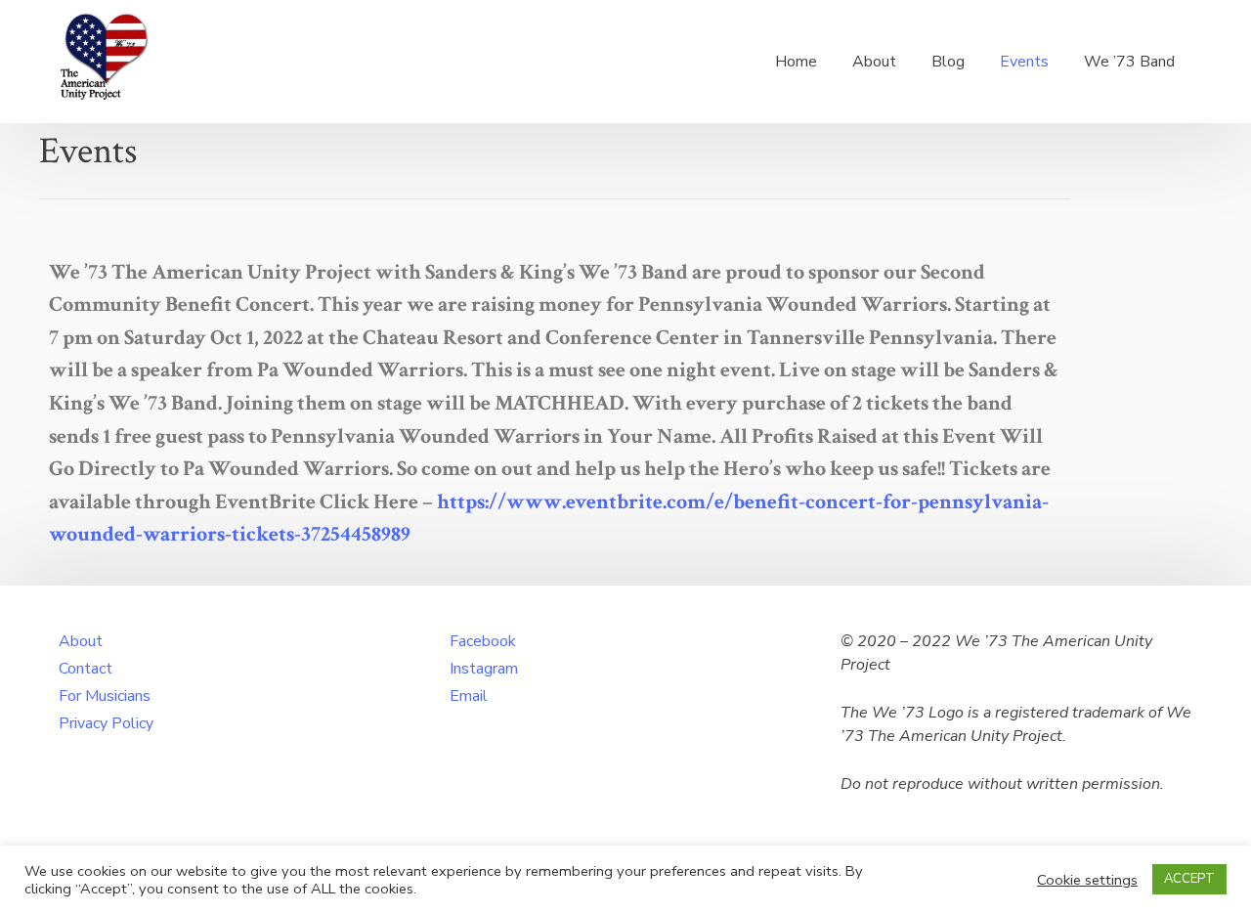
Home (796, 61)
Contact (85, 668)
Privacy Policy (106, 723)
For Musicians (105, 696)
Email (469, 696)
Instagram (484, 668)
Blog (948, 61)
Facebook (483, 641)
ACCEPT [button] (1189, 879)
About (874, 61)
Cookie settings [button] (1087, 880)
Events (1024, 61)
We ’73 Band (1129, 61)
